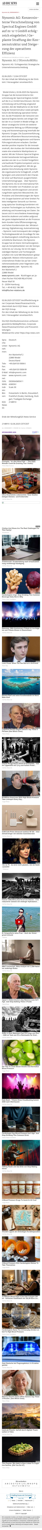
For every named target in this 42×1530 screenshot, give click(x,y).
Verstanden (5, 1526)
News (13, 1500)
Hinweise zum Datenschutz (16, 1507)
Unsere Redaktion (15, 1510)
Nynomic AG (5, 12)
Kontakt (20, 1500)
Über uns (30, 1507)
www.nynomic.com (10, 266)
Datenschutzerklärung (20, 1504)
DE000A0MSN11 (14, 12)
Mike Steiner (27, 1510)
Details (36, 1524)
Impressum (28, 1500)
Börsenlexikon (21, 1481)
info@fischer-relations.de (13, 290)
